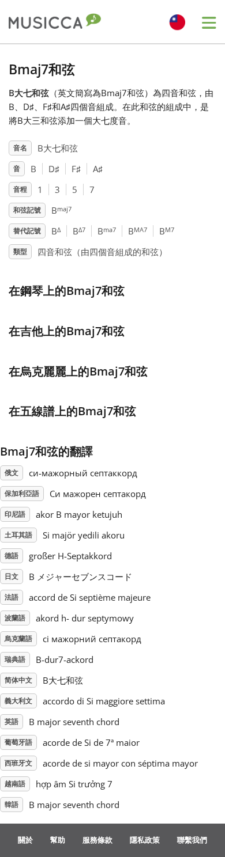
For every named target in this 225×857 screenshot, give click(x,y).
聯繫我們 (192, 840)
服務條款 (97, 840)
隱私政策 (145, 840)
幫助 (57, 840)
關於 (25, 840)
